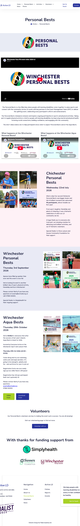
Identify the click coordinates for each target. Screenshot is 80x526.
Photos (25, 6)
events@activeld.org (10, 386)
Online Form (9, 397)
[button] (20, 4)
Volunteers (27, 499)
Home (35, 24)
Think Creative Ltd (45, 522)
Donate (76, 5)
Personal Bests (44, 24)
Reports (47, 493)
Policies (47, 489)
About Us (27, 493)
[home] (7, 5)
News (18, 6)
